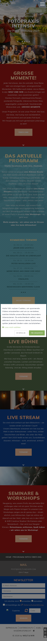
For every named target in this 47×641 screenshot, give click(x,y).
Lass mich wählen (13, 327)
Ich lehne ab (20, 333)
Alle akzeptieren (37, 333)
